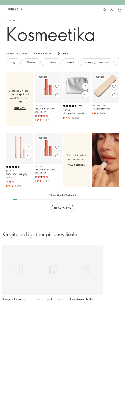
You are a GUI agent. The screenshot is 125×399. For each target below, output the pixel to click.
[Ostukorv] (119, 10)
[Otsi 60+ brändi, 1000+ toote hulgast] (104, 9)
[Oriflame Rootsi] (15, 9)
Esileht (12, 20)
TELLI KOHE (20, 107)
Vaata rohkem (76, 165)
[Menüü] (4, 10)
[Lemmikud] (57, 86)
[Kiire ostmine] (57, 94)
